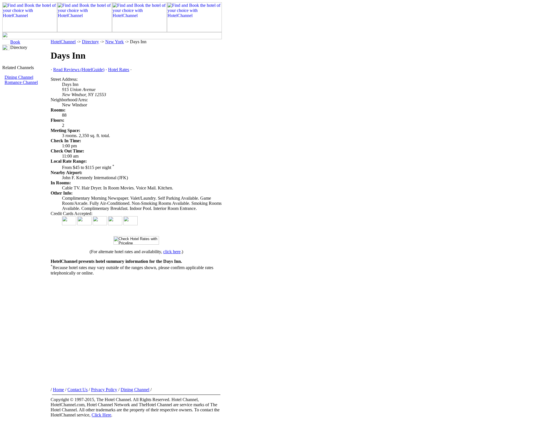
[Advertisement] (26, 180)
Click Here (101, 414)
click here (172, 251)
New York (114, 41)
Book (15, 42)
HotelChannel (63, 41)
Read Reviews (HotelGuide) (78, 69)
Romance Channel (21, 82)
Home (58, 389)
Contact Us (77, 389)
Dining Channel (19, 77)
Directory (90, 41)
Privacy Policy (104, 389)
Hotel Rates (118, 69)
